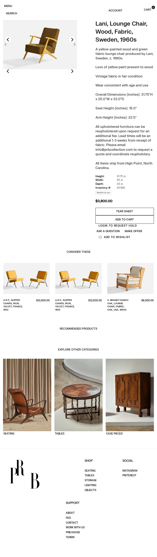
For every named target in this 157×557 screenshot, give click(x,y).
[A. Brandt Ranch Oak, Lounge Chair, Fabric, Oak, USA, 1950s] (111, 279)
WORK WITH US (75, 527)
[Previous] (8, 39)
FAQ (68, 518)
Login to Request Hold (118, 225)
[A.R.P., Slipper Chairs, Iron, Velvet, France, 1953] (59, 279)
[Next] (72, 39)
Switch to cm (103, 192)
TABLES (89, 475)
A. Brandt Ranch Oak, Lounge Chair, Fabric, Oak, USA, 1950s (98, 305)
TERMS (70, 537)
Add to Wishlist (116, 237)
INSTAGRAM (129, 470)
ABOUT (70, 513)
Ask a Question (108, 231)
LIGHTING (90, 485)
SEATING (90, 470)
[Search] (11, 13)
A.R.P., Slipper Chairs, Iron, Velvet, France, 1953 (46, 305)
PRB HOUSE (73, 532)
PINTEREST (129, 475)
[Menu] (8, 6)
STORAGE (91, 480)
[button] (143, 9)
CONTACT (72, 522)
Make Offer (133, 231)
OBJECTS (90, 490)
